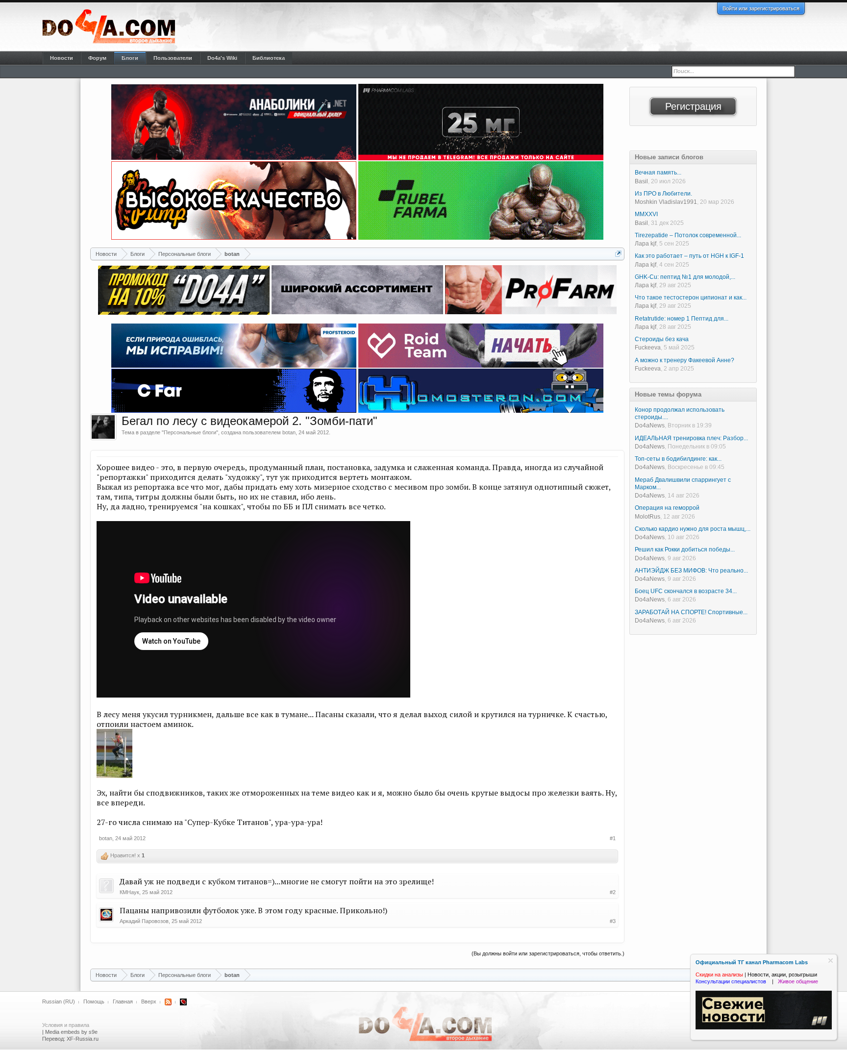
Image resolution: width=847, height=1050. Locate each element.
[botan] (103, 427)
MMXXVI (646, 214)
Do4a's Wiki (222, 58)
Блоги (130, 58)
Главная (123, 1001)
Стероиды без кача (662, 339)
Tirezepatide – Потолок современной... (688, 235)
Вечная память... (658, 172)
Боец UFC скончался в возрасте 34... (686, 591)
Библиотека (268, 58)
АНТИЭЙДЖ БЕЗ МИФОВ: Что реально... (691, 570)
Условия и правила (65, 1025)
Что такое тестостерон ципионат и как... (691, 297)
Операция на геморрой (667, 507)
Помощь (93, 1001)
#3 (613, 921)
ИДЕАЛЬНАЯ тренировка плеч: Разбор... (691, 438)
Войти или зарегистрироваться (760, 8)
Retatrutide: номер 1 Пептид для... (681, 318)
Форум (97, 58)
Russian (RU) (58, 1001)
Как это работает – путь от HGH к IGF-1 (689, 255)
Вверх (148, 1001)
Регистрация (693, 106)
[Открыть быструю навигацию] (618, 253)
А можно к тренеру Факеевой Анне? (684, 360)
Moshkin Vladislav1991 (666, 202)
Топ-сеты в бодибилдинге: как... (678, 458)
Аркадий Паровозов (144, 921)
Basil (641, 181)
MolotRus (647, 516)
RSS (168, 1002)
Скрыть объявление (830, 960)
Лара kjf (645, 243)
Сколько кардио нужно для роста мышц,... (692, 528)
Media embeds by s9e (71, 1032)
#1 (613, 838)
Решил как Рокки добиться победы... (685, 549)
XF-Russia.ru (83, 1039)
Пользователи (172, 58)
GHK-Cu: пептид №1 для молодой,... (685, 277)
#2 (613, 892)
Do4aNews (650, 425)
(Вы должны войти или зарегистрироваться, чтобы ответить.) (548, 953)
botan (289, 432)
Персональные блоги (190, 432)
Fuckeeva (648, 347)
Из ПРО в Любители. (663, 193)
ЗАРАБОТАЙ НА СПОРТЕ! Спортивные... (691, 612)
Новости (61, 58)
